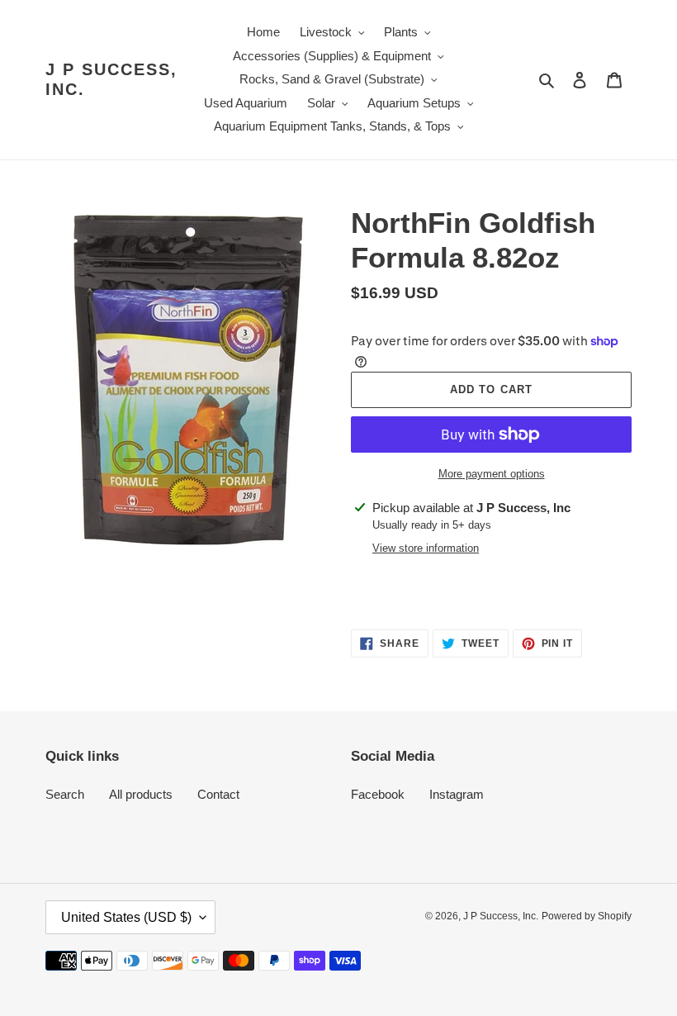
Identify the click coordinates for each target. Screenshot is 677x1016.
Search (64, 794)
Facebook (378, 794)
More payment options (491, 474)
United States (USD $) (126, 917)
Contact (218, 794)
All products (141, 794)
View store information (425, 548)
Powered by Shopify (587, 916)
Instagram (456, 794)
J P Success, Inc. (111, 79)
